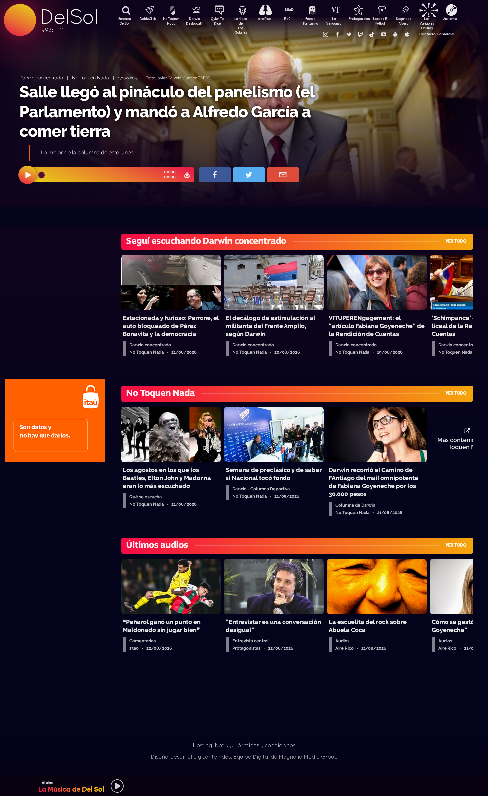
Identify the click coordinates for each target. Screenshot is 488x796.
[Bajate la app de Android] (395, 34)
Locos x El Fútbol (380, 21)
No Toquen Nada (171, 21)
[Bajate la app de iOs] (407, 34)
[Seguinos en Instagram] (325, 34)
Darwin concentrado (41, 77)
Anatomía (450, 19)
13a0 (287, 19)
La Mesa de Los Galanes (240, 22)
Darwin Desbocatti (194, 21)
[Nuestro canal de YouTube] (383, 34)
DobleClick (148, 19)
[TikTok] (372, 34)
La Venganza (333, 21)
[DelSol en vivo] (244, 786)
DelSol (69, 16)
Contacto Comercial (436, 34)
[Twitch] (360, 34)
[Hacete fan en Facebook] (337, 34)
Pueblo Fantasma (310, 21)
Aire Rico (264, 19)
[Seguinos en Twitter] (349, 34)
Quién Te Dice (217, 21)
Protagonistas (357, 19)
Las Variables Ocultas (426, 22)
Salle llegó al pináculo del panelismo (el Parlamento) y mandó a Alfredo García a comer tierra (166, 111)
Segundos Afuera (403, 21)
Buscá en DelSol (124, 21)
